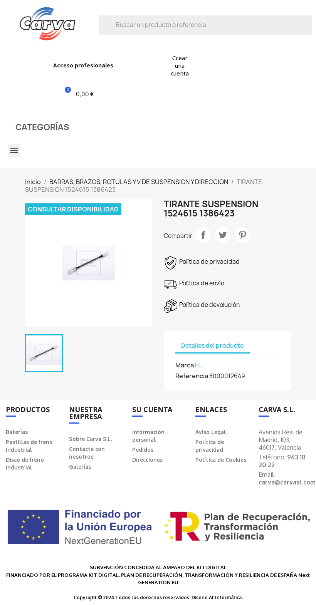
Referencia (191, 376)
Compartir (203, 235)
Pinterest (242, 235)
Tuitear (222, 235)
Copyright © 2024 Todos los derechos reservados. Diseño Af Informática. (158, 597)
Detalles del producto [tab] (212, 346)
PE (198, 365)
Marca (184, 365)
